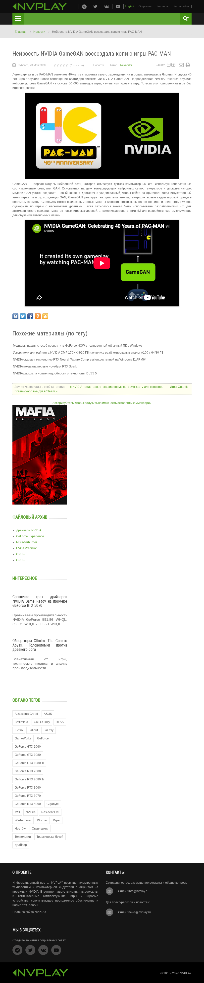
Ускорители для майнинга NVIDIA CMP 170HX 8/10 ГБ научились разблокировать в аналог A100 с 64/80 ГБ (88, 352)
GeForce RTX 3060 (28, 787)
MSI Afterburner (26, 542)
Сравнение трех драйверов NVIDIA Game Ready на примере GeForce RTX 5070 (39, 601)
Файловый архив (30, 517)
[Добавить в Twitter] (23, 316)
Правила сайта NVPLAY (29, 912)
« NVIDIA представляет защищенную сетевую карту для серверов (117, 387)
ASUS (48, 714)
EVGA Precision (27, 548)
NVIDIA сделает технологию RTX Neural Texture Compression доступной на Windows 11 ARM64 (80, 359)
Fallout (33, 730)
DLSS (60, 722)
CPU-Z (20, 554)
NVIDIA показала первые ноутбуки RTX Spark (45, 366)
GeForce (43, 738)
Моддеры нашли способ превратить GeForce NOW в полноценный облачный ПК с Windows (77, 345)
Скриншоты (40, 828)
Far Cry (48, 730)
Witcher (42, 820)
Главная (21, 32)
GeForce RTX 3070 (28, 796)
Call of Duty (42, 722)
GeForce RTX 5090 (28, 804)
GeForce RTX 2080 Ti (29, 779)
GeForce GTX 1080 (28, 755)
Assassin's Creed (26, 714)
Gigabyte (53, 804)
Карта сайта (181, 6)
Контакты (162, 6)
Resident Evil (50, 812)
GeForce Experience (30, 536)
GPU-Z (20, 560)
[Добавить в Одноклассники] (38, 316)
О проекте (145, 6)
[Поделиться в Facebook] (30, 316)
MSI (17, 812)
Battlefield (21, 722)
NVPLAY (186, 973)
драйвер (21, 845)
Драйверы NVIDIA (28, 530)
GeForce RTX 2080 (28, 771)
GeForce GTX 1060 (28, 746)
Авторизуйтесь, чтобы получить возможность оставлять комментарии (102, 403)
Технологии (23, 836)
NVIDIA (31, 812)
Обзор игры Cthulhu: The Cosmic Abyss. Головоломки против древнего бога (39, 645)
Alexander (126, 65)
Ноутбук (20, 828)
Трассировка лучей (50, 836)
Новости (39, 32)
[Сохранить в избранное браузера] (45, 316)
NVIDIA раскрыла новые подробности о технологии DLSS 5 (55, 373)
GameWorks (23, 738)
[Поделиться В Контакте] (15, 316)
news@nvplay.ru (139, 912)
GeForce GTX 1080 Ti (29, 763)
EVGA (19, 730)
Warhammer (23, 820)
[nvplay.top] (39, 6)
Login (129, 6)
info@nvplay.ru (138, 891)
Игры (56, 820)
